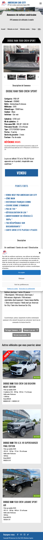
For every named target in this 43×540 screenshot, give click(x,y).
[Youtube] (21, 534)
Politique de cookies (12, 288)
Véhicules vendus (25, 29)
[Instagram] (24, 534)
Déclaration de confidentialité (27, 288)
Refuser (21, 278)
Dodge (34, 29)
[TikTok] (28, 534)
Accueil (3, 29)
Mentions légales (28, 538)
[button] (40, 253)
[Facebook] (18, 534)
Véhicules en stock (12, 29)
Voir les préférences (21, 284)
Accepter (21, 272)
